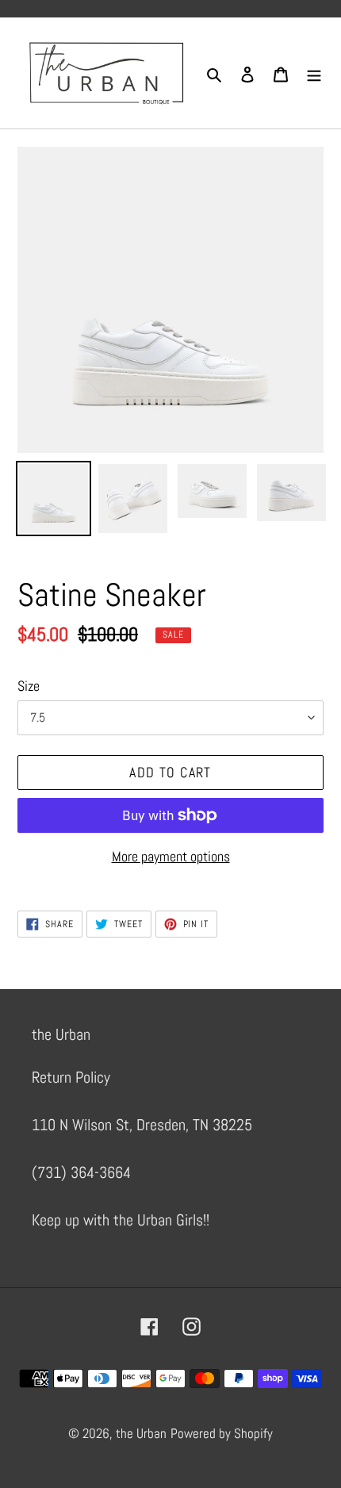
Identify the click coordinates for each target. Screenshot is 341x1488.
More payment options (171, 856)
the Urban (141, 1433)
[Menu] (314, 73)
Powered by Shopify (221, 1433)
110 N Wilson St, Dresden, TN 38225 (142, 1124)
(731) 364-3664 (81, 1172)
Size (28, 686)
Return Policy (71, 1077)
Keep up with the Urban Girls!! (120, 1220)
